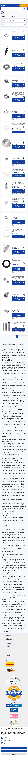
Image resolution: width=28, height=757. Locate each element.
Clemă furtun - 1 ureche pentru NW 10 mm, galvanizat (18, 199)
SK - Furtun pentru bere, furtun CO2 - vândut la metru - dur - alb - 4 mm (18, 140)
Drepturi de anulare (10, 652)
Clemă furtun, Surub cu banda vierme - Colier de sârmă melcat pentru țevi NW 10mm (18, 277)
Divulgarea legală (9, 655)
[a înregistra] (4, 5)
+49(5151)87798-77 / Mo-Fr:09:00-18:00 (14, 2)
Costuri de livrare (9, 639)
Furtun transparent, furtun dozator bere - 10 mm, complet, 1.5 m (18, 230)
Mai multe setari (4, 745)
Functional (6, 743)
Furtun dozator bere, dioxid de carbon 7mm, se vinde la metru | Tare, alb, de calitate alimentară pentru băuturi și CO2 (18, 94)
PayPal (5, 741)
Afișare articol (18, 132)
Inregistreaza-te (9, 646)
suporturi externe (7, 740)
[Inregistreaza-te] (2, 5)
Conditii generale (9, 656)
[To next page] (24, 336)
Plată (7, 637)
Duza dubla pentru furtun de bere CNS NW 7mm (18, 323)
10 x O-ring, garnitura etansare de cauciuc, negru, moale (18, 260)
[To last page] (26, 336)
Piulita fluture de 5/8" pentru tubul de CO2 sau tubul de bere (18, 77)
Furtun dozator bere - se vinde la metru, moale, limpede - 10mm (18, 63)
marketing (6, 738)
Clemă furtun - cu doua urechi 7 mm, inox (18, 32)
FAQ (7, 638)
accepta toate (14, 748)
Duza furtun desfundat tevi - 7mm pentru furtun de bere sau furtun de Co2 (18, 183)
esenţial (5, 737)
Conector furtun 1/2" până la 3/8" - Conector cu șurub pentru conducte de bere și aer (18, 292)
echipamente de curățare (8, 382)
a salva (14, 754)
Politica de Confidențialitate (11, 654)
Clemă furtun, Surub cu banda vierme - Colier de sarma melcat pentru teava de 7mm (18, 155)
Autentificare (8, 645)
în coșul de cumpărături (18, 38)
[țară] (17, 5)
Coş (6, 647)
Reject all (14, 751)
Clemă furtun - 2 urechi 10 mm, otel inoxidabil (18, 108)
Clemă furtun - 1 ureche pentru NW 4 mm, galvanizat (18, 214)
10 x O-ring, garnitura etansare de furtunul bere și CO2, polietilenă (18, 124)
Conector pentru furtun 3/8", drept (18, 306)
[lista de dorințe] (19, 5)
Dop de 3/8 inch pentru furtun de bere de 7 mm (18, 244)
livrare (13, 58)
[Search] (25, 8)
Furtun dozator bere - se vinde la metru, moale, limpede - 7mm (18, 170)
